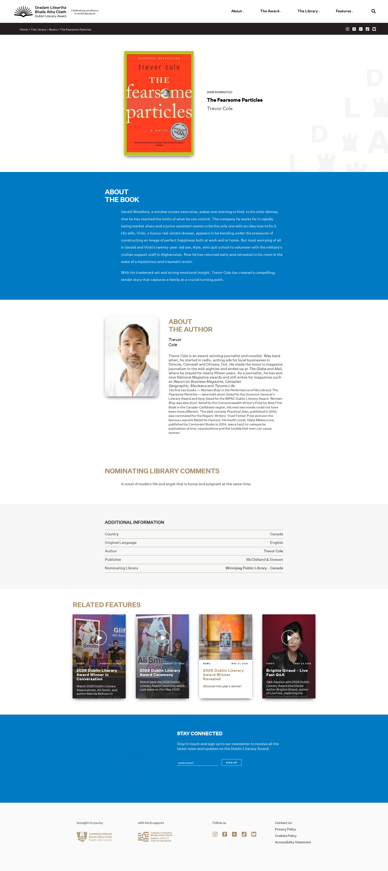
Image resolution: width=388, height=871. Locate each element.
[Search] (373, 12)
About (236, 11)
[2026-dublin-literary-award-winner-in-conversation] (99, 656)
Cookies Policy (286, 836)
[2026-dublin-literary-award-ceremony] (162, 656)
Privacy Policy (285, 829)
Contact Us (283, 823)
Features (343, 11)
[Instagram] (347, 29)
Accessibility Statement (293, 842)
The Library (307, 11)
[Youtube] (361, 29)
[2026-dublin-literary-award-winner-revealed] (225, 656)
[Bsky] (374, 29)
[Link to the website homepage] (56, 12)
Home (24, 29)
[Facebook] (354, 29)
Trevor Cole (220, 108)
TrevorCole (175, 342)
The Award (269, 11)
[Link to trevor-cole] (131, 356)
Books (53, 29)
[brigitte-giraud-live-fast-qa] (288, 656)
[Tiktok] (367, 29)
